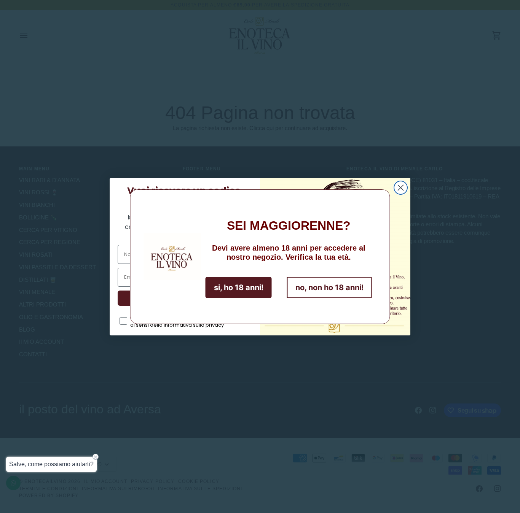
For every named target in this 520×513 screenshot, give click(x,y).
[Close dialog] (400, 187)
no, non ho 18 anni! (329, 287)
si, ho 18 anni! (238, 287)
